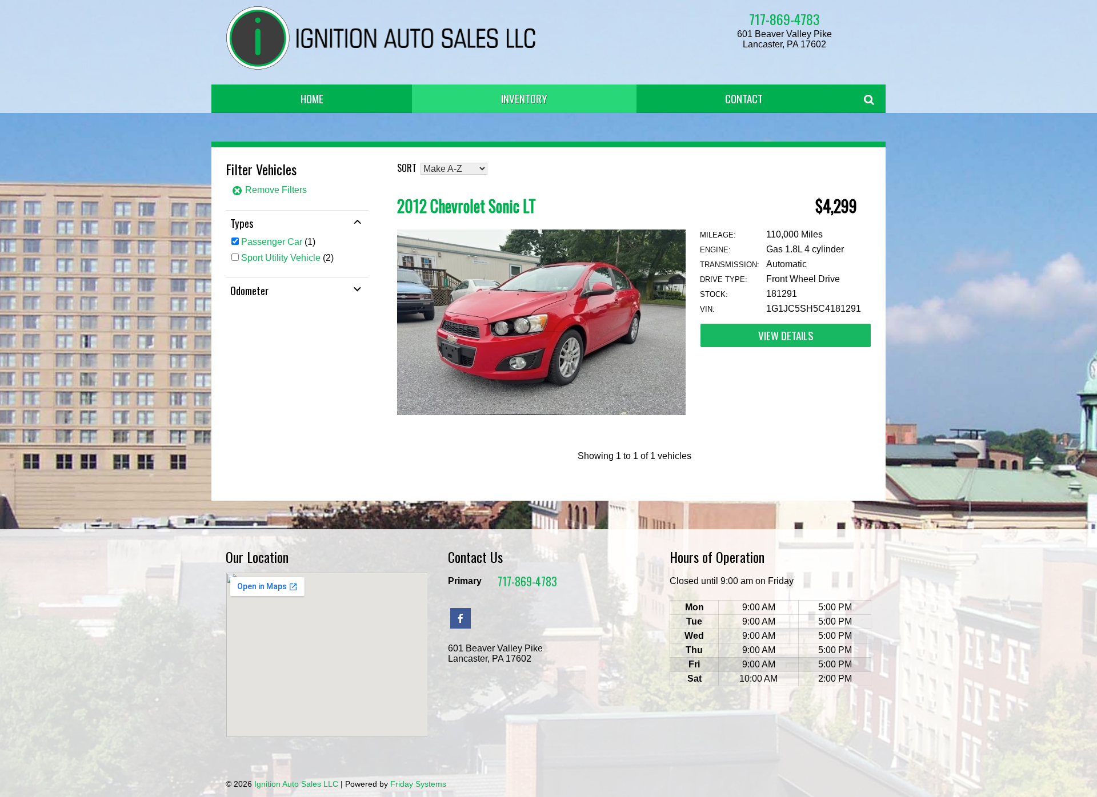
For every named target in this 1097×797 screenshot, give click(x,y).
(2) (287, 258)
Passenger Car (271, 242)
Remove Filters (275, 190)
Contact (744, 98)
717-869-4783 (784, 19)
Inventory (524, 98)
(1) (278, 242)
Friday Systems (418, 783)
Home (312, 98)
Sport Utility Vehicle (281, 258)
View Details (786, 335)
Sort (407, 168)
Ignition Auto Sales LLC (296, 783)
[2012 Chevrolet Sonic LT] (541, 412)
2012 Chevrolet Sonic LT (466, 206)
